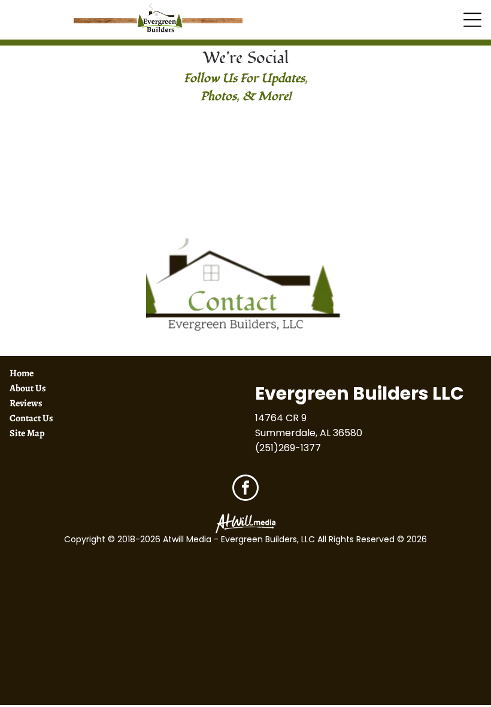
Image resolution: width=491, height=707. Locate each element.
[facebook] (245, 489)
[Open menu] (472, 20)
